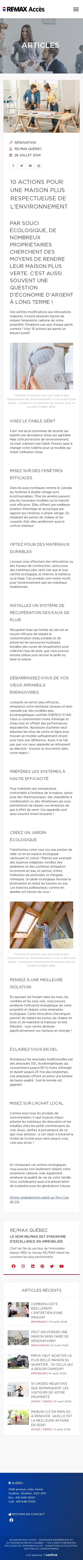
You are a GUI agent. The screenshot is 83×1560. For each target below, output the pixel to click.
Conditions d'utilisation (61, 1546)
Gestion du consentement (41, 1549)
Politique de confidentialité (24, 1546)
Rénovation (25, 142)
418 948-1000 (25, 1497)
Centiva (50, 1554)
